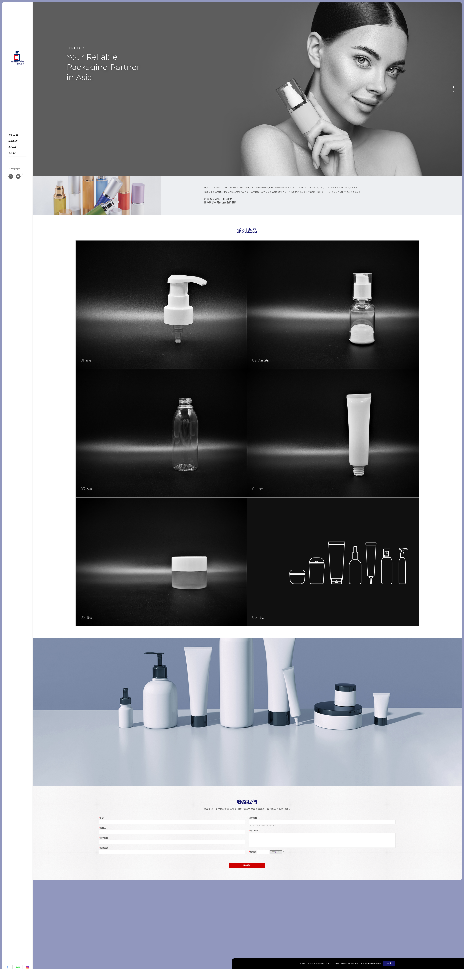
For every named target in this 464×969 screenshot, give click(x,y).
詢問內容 (254, 830)
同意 (389, 963)
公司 (102, 818)
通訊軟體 (253, 818)
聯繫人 (103, 828)
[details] (161, 305)
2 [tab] (453, 91)
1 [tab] (453, 87)
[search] (10, 176)
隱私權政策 (375, 963)
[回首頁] (17, 58)
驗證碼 (253, 852)
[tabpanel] (247, 89)
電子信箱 (104, 838)
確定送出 (247, 865)
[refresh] (283, 852)
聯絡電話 (104, 848)
